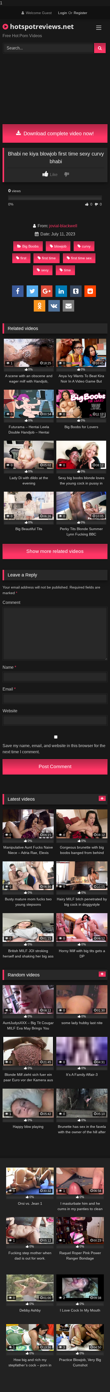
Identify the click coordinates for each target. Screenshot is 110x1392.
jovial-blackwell (63, 226)
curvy (86, 246)
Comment (11, 602)
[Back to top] (94, 1378)
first (23, 258)
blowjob (60, 246)
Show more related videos (55, 551)
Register (80, 13)
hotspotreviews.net (41, 26)
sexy (45, 270)
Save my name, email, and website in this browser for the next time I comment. (54, 749)
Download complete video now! (58, 133)
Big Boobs (30, 246)
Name (9, 667)
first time (49, 258)
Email (9, 689)
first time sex (81, 258)
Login (62, 13)
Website (10, 711)
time (67, 270)
